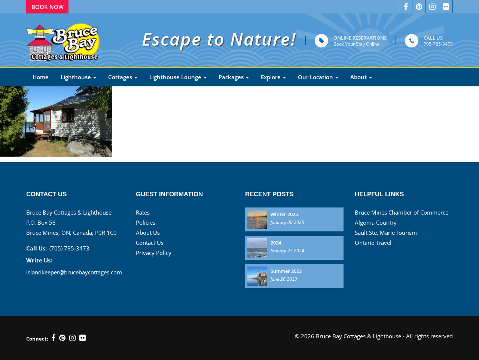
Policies (145, 222)
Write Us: (39, 260)
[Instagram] (432, 6)
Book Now (47, 6)
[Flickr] (446, 6)
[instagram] (72, 338)
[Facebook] (405, 6)
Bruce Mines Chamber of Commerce (401, 212)
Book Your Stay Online (356, 44)
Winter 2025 (284, 214)
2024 (276, 242)
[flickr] (82, 338)
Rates (143, 212)
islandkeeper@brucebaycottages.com (74, 272)
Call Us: (36, 248)
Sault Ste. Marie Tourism (386, 232)
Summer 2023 (286, 271)
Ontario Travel (373, 242)
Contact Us (150, 242)
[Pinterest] (62, 338)
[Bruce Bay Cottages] (63, 40)
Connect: (37, 338)
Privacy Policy (153, 252)
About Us (148, 232)
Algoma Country (376, 222)
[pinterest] (419, 6)
